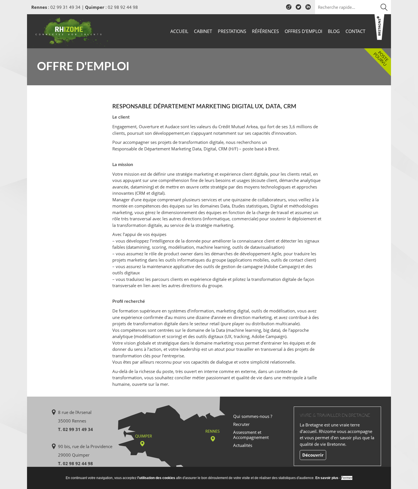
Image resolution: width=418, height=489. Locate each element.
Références (265, 31)
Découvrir (313, 455)
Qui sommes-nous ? (252, 416)
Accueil (179, 31)
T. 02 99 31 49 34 (75, 429)
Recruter (241, 424)
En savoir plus (326, 478)
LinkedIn (308, 9)
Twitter (298, 9)
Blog (334, 31)
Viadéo (288, 9)
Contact (355, 31)
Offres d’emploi (303, 31)
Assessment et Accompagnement (251, 435)
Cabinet (203, 31)
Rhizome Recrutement (70, 30)
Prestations (232, 31)
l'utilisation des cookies (156, 478)
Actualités (242, 445)
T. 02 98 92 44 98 (75, 463)
